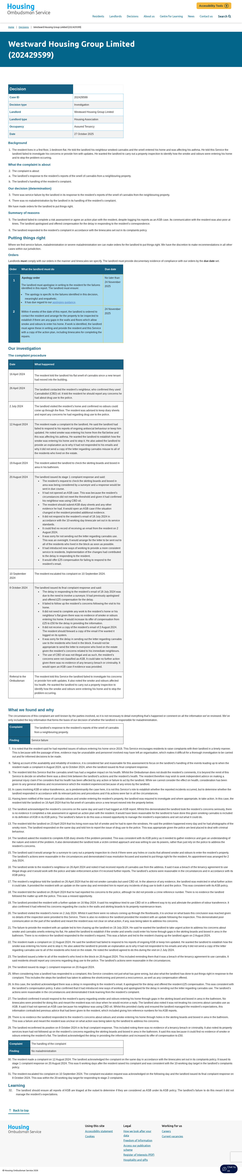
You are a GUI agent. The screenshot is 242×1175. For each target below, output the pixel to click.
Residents (98, 16)
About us (149, 16)
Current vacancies (172, 1136)
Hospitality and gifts (135, 1159)
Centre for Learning (171, 16)
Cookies (90, 1136)
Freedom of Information (137, 1140)
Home (11, 27)
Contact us (206, 16)
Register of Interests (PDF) (138, 1154)
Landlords (115, 16)
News (191, 16)
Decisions (132, 16)
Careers (166, 1131)
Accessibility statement (99, 1131)
